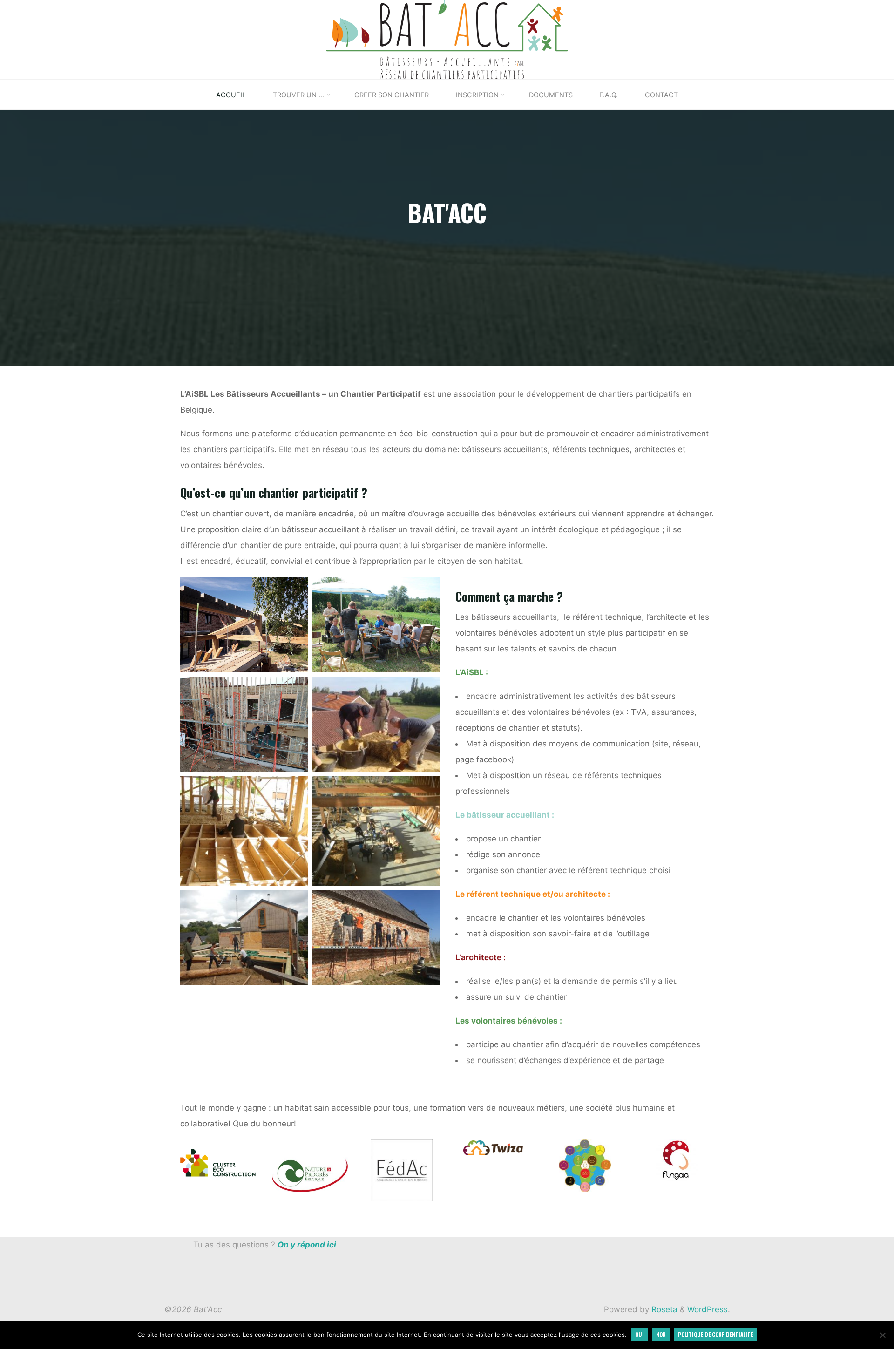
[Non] (882, 1335)
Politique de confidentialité (715, 1334)
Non (661, 1334)
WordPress (707, 1309)
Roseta (663, 1309)
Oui (639, 1334)
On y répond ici (307, 1244)
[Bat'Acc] (447, 39)
